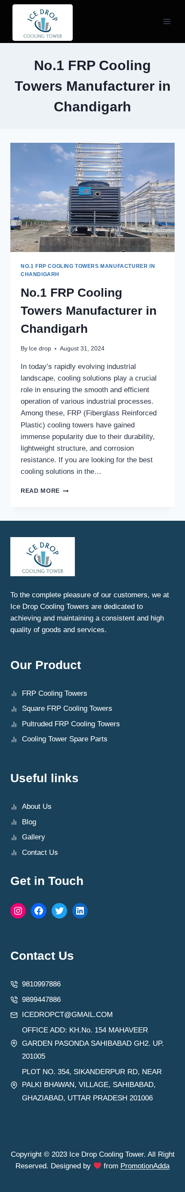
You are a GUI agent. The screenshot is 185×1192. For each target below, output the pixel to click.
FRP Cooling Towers (54, 693)
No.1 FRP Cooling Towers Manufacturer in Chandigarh (89, 310)
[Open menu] (167, 21)
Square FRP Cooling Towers (67, 708)
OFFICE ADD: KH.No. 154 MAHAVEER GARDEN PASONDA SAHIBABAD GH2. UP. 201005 (93, 1043)
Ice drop (40, 348)
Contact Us (40, 852)
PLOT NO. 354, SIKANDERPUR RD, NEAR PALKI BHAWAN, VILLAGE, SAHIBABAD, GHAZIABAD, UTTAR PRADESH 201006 (92, 1085)
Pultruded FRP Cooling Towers (71, 724)
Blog (29, 822)
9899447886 (41, 999)
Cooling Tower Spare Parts (65, 739)
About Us (37, 806)
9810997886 (41, 984)
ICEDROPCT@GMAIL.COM (67, 1015)
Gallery (33, 837)
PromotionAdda (145, 1166)
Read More (45, 491)
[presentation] (92, 197)
